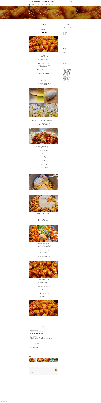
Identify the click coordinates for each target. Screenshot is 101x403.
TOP (71, 382)
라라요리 (33, 4)
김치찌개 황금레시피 (65, 70)
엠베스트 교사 (64, 74)
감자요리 (64, 71)
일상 (46, 4)
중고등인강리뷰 (65, 52)
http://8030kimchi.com (33, 336)
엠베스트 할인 (68, 73)
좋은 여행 (64, 51)
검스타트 (64, 75)
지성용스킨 (64, 81)
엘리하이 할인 (66, 78)
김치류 (33, 347)
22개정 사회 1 (68, 79)
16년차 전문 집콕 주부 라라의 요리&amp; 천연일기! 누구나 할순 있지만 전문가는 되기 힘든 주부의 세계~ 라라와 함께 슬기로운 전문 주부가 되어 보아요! (43, 370)
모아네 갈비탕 (64, 82)
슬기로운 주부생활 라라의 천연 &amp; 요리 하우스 (41, 1)
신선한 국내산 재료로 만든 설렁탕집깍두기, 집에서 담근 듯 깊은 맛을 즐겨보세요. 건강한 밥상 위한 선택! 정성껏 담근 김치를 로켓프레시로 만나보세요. (43, 333)
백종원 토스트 (64, 77)
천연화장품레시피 (65, 32)
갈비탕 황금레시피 (69, 80)
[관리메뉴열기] (99, 201)
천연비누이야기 (65, 34)
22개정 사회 (70, 72)
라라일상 (64, 48)
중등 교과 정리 (65, 53)
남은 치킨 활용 (69, 69)
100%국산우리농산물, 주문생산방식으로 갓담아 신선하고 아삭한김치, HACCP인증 (41, 338)
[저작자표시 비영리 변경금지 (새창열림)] (38, 343)
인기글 (66, 63)
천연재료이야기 (65, 33)
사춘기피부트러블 (65, 80)
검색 (69, 1)
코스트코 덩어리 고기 (65, 76)
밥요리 (64, 36)
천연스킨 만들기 (64, 79)
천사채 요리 (66, 71)
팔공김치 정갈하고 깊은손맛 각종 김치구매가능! (37, 337)
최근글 (63, 63)
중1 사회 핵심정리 (65, 73)
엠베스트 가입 (69, 70)
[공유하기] (31, 343)
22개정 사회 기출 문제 (65, 69)
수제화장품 (69, 76)
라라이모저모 (51, 4)
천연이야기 (38, 4)
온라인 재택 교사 (68, 77)
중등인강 (64, 78)
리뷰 (42, 4)
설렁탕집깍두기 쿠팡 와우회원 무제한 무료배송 (37, 331)
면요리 (64, 37)
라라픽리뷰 (64, 47)
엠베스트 (67, 72)
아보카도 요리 (67, 81)
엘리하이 (70, 81)
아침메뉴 (69, 71)
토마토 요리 (66, 75)
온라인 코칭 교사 (68, 74)
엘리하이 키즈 (64, 72)
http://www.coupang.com (33, 330)
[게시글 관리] (32, 343)
